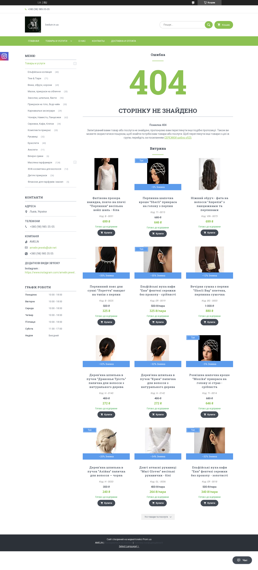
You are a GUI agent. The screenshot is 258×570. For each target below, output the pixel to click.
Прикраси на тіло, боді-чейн (44, 104)
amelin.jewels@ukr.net (43, 247)
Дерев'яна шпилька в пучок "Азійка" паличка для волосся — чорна (106, 471)
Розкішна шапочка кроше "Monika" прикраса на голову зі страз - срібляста (209, 381)
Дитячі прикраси (37, 175)
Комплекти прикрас (39, 130)
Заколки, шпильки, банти (42, 97)
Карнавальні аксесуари (41, 110)
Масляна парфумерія (40, 162)
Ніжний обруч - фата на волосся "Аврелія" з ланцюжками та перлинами (209, 204)
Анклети (33, 149)
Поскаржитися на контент (118, 542)
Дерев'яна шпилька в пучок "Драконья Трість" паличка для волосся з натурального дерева (106, 381)
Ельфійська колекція (40, 72)
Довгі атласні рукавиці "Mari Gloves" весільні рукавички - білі (157, 471)
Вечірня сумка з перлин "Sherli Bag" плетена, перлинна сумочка (209, 290)
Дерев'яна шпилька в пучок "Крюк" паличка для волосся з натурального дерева (158, 381)
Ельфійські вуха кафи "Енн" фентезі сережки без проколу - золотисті (209, 471)
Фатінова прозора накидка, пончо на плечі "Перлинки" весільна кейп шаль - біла (106, 204)
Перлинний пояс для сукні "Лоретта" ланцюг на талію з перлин (106, 290)
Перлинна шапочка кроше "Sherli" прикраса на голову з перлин (158, 202)
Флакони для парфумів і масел (45, 181)
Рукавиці (33, 136)
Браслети (33, 143)
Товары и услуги (56, 41)
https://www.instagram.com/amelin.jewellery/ (50, 272)
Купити (108, 232)
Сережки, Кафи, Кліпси (41, 123)
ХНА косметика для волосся (44, 169)
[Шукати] (209, 24)
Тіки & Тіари (34, 78)
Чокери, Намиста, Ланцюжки (44, 117)
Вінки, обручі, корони (40, 85)
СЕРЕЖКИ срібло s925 (178, 137)
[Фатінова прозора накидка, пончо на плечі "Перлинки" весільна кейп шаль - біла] (106, 174)
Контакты (98, 41)
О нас (82, 41)
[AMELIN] (33, 31)
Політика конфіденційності (148, 542)
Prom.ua (147, 539)
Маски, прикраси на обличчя (44, 91)
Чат (245, 560)
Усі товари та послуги (156, 517)
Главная (33, 41)
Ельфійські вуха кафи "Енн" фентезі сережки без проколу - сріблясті (158, 290)
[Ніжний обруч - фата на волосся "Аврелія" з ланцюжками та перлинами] (209, 174)
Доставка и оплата (123, 41)
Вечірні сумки (35, 156)
